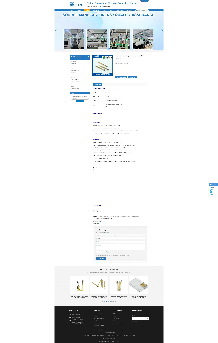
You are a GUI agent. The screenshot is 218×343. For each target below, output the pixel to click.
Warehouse (115, 320)
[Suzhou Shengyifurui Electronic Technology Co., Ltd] (76, 4)
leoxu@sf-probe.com (106, 6)
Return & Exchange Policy (118, 323)
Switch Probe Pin (74, 74)
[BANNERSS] (109, 30)
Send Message (101, 258)
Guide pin (72, 86)
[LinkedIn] (136, 321)
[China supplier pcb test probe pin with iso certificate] (102, 65)
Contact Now (132, 77)
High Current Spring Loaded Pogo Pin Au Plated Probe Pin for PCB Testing (137, 297)
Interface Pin (73, 65)
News (111, 10)
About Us (79, 10)
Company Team (116, 318)
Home (72, 10)
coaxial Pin (73, 77)
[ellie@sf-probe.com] (97, 223)
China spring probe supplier (125, 216)
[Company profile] (133, 321)
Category (120, 50)
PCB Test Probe (126, 50)
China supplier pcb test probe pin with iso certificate (108, 235)
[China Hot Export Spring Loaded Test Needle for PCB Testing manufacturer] (98, 285)
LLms (113, 341)
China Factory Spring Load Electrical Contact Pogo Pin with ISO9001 (118, 297)
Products (87, 10)
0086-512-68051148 (92, 6)
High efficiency (116, 313)
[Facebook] (139, 321)
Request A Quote (119, 10)
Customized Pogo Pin (75, 79)
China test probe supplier (115, 216)
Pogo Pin (72, 68)
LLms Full (117, 341)
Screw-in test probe (98, 313)
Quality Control (96, 10)
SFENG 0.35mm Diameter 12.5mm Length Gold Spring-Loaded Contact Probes (78, 297)
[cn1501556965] (98, 223)
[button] (108, 48)
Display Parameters (121, 77)
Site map (110, 329)
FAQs (104, 10)
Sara (213, 187)
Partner (114, 316)
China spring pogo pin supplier (104, 216)
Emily (213, 194)
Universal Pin (73, 63)
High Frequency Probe (75, 88)
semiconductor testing (135, 216)
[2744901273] (95, 223)
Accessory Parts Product (75, 81)
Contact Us (129, 10)
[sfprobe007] (94, 223)
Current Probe (73, 72)
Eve (212, 189)
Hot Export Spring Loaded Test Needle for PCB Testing (98, 297)
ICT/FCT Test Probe (74, 61)
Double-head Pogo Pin (75, 70)
